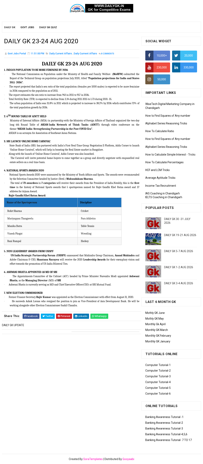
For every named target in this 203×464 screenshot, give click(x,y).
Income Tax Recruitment (160, 185)
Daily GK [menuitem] (9, 27)
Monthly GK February (158, 335)
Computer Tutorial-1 (158, 365)
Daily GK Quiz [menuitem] (48, 27)
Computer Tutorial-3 (158, 376)
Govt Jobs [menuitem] (27, 27)
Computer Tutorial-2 (158, 370)
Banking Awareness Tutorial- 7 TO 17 (168, 440)
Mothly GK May (154, 318)
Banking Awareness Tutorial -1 (164, 417)
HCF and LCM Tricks (157, 170)
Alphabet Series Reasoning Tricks (166, 123)
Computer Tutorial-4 (158, 382)
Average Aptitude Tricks (160, 177)
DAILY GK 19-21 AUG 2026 (180, 235)
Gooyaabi (128, 459)
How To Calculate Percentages (164, 162)
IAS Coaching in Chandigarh (162, 193)
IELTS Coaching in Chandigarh (163, 197)
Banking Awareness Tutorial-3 (164, 428)
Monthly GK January (157, 341)
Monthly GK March (156, 329)
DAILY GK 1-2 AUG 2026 (178, 267)
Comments (107, 54)
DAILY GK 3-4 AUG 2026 (178, 283)
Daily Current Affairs (60, 53)
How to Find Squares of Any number (167, 115)
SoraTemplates (93, 459)
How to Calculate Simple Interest (165, 154)
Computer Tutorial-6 (158, 393)
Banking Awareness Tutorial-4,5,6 (166, 434)
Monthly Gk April (155, 324)
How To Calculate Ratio (159, 131)
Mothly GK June (155, 312)
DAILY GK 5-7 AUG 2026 (178, 251)
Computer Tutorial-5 (158, 387)
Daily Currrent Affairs (85, 53)
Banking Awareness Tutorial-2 (164, 422)
